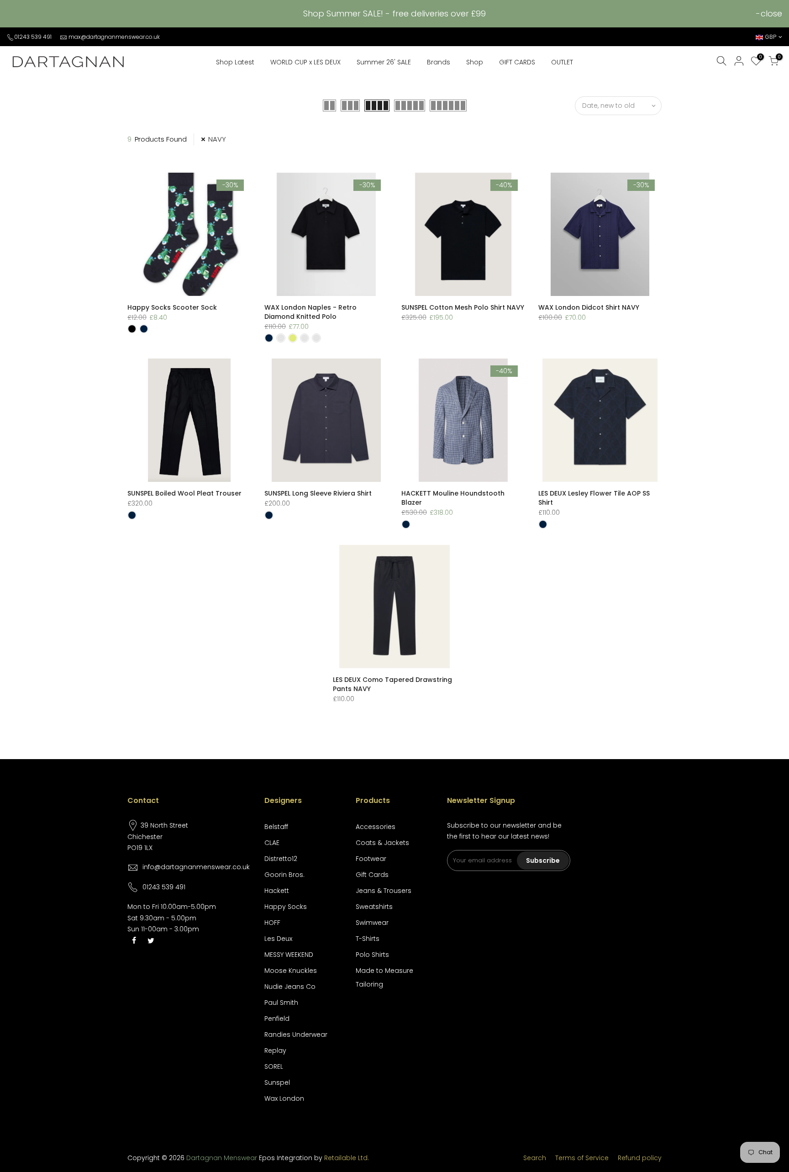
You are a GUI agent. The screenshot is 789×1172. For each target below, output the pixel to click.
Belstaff (276, 826)
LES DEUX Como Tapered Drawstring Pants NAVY (392, 684)
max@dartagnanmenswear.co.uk (114, 37)
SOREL (273, 1066)
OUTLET (562, 62)
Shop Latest (235, 62)
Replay (275, 1050)
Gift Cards (372, 874)
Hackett (276, 890)
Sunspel (277, 1082)
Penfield (276, 1018)
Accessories (375, 826)
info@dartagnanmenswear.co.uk (196, 866)
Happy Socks (285, 906)
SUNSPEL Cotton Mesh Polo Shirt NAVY (462, 307)
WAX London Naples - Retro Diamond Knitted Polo (310, 312)
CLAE (271, 842)
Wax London (284, 1098)
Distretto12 (280, 858)
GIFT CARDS (517, 62)
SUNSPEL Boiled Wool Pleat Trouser (184, 493)
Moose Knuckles (290, 970)
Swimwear (372, 922)
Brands (438, 62)
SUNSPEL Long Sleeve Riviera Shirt (318, 493)
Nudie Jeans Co (290, 986)
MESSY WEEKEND (288, 954)
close (771, 13)
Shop (474, 62)
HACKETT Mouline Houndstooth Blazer (453, 498)
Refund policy (640, 1157)
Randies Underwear (295, 1034)
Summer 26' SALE (384, 62)
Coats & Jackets (382, 842)
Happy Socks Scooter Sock (172, 307)
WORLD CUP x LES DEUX (305, 62)
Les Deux (278, 938)
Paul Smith (281, 1002)
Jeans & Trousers (383, 890)
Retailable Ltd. (346, 1157)
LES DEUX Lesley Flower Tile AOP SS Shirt (594, 498)
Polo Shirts (372, 954)
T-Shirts (367, 938)
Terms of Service (582, 1157)
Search (534, 1157)
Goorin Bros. (284, 874)
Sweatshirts (374, 906)
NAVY (217, 139)
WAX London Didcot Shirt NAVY (588, 307)
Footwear (371, 858)
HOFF (272, 922)
